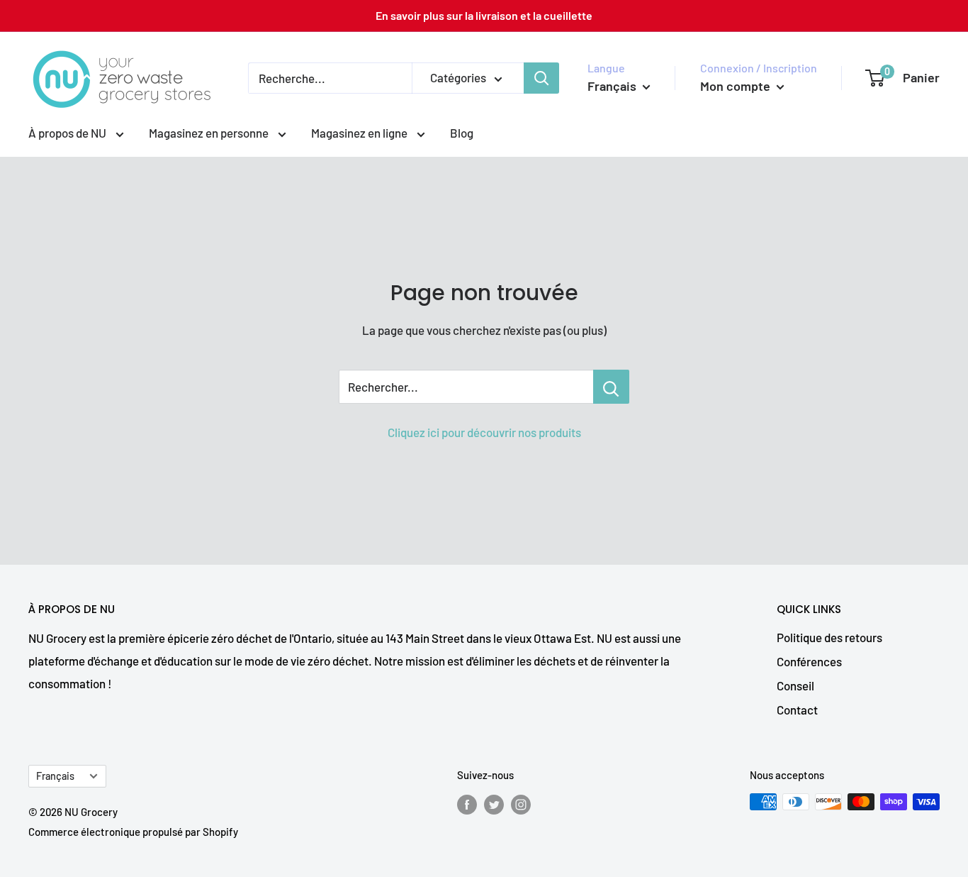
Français (55, 776)
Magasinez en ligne (360, 133)
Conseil (795, 685)
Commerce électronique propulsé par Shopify (133, 831)
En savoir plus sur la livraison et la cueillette (484, 15)
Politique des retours (829, 637)
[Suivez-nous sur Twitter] (494, 804)
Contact (797, 709)
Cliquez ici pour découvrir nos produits (484, 432)
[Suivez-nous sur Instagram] (521, 804)
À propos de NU (68, 133)
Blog (461, 133)
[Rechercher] (541, 78)
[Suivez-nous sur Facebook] (467, 804)
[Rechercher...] (611, 387)
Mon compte (736, 86)
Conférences (809, 661)
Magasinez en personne (210, 133)
